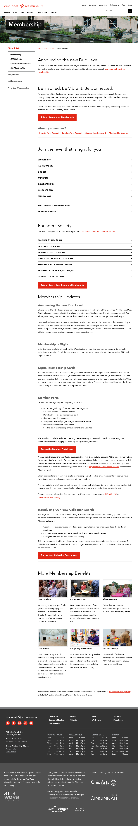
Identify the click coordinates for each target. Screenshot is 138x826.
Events (30, 13)
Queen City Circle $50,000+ (52, 277)
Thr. (49, 746)
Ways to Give (13, 75)
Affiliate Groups (15, 81)
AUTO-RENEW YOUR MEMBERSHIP (54, 206)
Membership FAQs (47, 212)
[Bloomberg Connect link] (8, 723)
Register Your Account (49, 133)
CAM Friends (16, 59)
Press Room (118, 720)
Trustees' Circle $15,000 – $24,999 (55, 265)
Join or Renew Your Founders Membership (62, 285)
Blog (123, 5)
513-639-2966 (111, 494)
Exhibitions (103, 5)
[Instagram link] (20, 723)
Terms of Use (11, 752)
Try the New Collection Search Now (59, 555)
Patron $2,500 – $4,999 (49, 246)
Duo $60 (42, 172)
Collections (114, 5)
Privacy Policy (11, 749)
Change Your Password (95, 133)
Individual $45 (45, 166)
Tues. (49, 741)
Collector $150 (46, 184)
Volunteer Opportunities (18, 88)
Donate (73, 717)
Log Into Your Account (72, 133)
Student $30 (44, 160)
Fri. (48, 749)
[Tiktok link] (25, 723)
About (53, 13)
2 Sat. (115, 751)
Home (7, 13)
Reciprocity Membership (20, 64)
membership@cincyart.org (49, 497)
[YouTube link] (31, 723)
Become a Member (56, 720)
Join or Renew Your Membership (57, 117)
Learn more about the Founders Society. (98, 232)
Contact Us (53, 717)
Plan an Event (54, 723)
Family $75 (43, 178)
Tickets (83, 5)
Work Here (96, 720)
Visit (15, 13)
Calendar (92, 5)
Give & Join (42, 13)
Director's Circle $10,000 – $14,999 (55, 258)
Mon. (49, 738)
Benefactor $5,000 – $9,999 (51, 252)
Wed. (49, 743)
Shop (130, 5)
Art (22, 13)
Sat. (49, 751)
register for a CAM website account (104, 467)
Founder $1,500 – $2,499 (50, 240)
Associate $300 (45, 190)
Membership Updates (118, 133)
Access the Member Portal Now (57, 449)
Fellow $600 (44, 196)
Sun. (49, 754)
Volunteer (117, 717)
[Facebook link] (14, 723)
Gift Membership (17, 68)
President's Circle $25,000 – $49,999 (56, 271)
